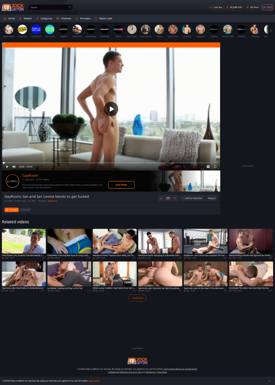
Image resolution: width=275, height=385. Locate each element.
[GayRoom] (12, 181)
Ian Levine (25, 209)
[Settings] (208, 166)
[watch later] (5, 232)
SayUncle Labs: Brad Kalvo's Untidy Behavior (23, 288)
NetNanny (150, 372)
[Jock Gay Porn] (13, 7)
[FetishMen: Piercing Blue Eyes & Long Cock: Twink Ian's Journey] (69, 244)
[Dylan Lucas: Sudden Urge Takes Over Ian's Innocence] (115, 277)
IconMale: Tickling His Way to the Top (64, 288)
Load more (137, 297)
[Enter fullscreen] (215, 166)
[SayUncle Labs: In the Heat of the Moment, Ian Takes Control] (206, 277)
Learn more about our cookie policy (180, 368)
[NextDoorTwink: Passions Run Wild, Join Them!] (115, 244)
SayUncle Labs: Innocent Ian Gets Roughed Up (159, 288)
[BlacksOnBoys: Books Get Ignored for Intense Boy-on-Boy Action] (251, 244)
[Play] (111, 109)
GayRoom (30, 175)
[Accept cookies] (269, 381)
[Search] (70, 7)
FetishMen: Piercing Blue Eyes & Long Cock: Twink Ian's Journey (68, 255)
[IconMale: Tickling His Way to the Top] (69, 277)
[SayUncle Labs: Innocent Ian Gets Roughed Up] (160, 277)
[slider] (111, 163)
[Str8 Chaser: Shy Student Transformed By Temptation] (24, 244)
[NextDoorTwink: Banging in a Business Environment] (160, 244)
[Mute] (14, 166)
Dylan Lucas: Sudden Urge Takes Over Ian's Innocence (113, 288)
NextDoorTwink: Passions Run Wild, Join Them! (113, 255)
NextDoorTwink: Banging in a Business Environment (159, 255)
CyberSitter (161, 372)
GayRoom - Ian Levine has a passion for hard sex (205, 255)
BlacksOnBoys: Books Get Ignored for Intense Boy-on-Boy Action (250, 255)
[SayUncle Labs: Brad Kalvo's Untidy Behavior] (24, 277)
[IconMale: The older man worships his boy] (251, 277)
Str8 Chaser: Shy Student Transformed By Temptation (22, 255)
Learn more (93, 380)
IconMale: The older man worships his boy (249, 288)
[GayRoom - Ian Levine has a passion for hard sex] (206, 244)
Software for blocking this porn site (125, 372)
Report (211, 198)
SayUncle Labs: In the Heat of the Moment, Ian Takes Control (205, 288)
